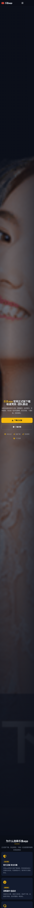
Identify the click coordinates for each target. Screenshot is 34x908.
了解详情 (18, 427)
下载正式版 (18, 420)
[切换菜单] (22, 3)
